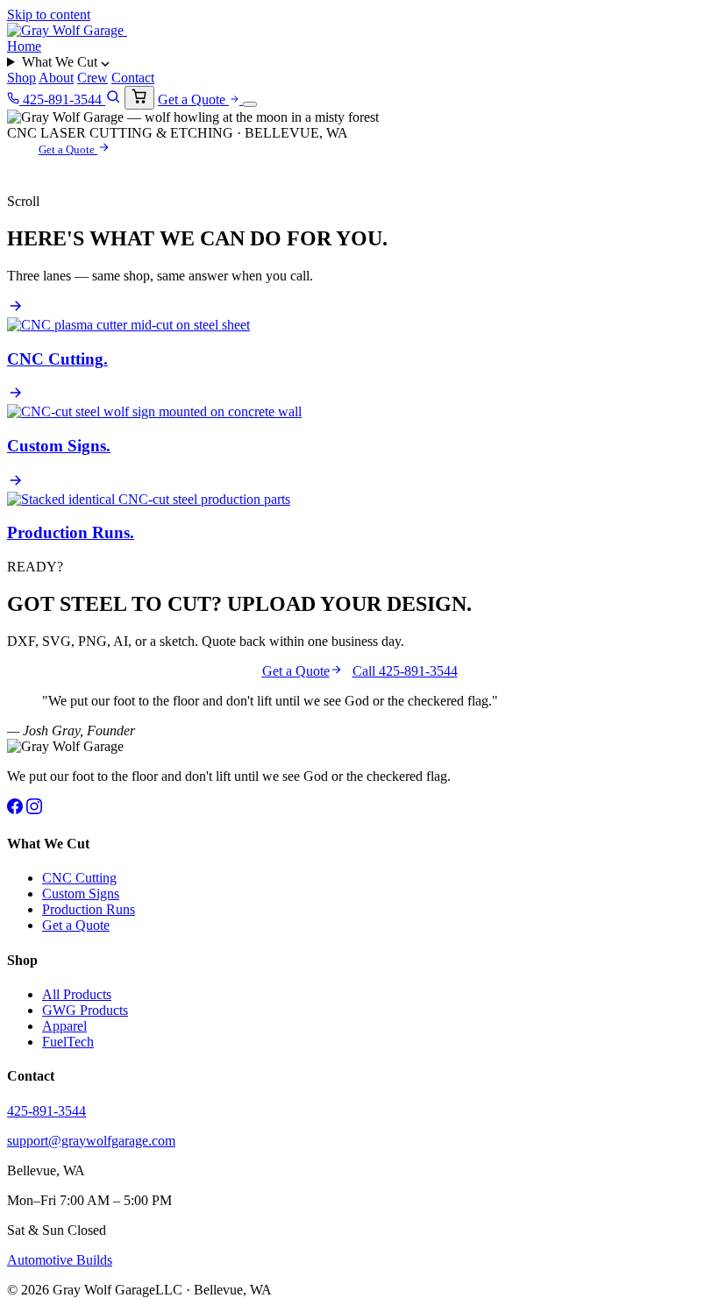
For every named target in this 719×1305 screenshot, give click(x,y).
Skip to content (48, 14)
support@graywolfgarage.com (91, 1140)
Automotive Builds (59, 1259)
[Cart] (139, 98)
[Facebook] (15, 809)
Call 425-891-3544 (405, 670)
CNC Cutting (79, 877)
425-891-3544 (62, 99)
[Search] (113, 99)
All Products (76, 994)
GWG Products (85, 1010)
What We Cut (61, 61)
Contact (132, 77)
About (56, 77)
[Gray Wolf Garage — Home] (67, 30)
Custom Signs (80, 893)
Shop (21, 77)
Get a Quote (193, 99)
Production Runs (88, 909)
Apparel (64, 1025)
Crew (92, 77)
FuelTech (68, 1041)
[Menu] (250, 104)
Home (24, 46)
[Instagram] (34, 809)
